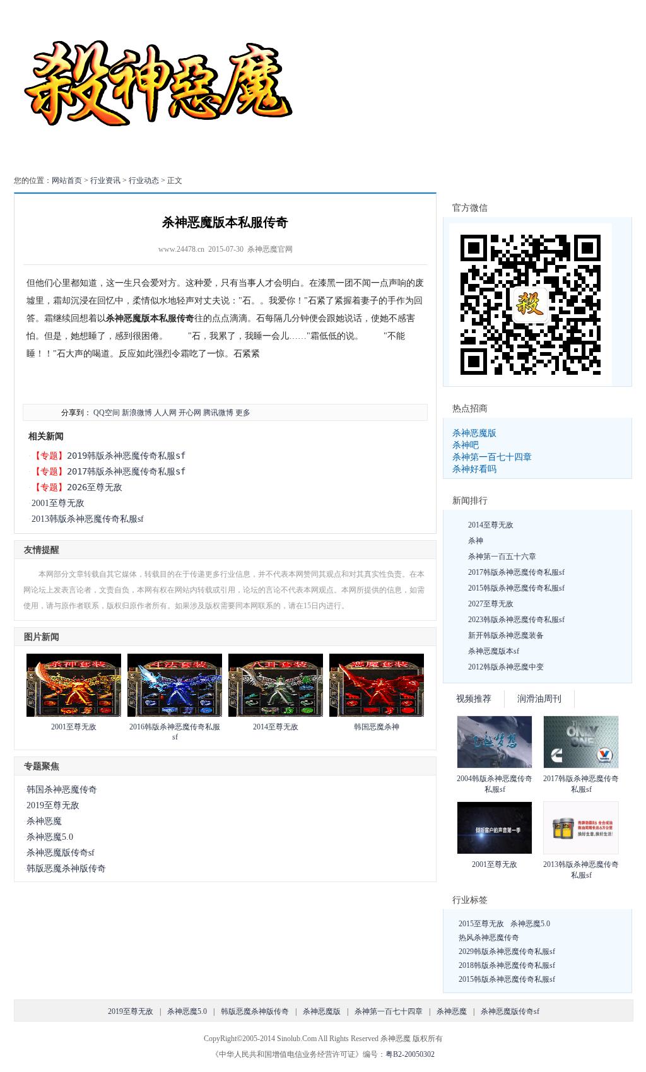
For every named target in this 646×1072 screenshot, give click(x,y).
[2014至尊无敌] (275, 714)
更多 (242, 412)
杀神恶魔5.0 (49, 837)
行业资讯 (105, 180)
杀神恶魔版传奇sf (60, 852)
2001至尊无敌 (58, 503)
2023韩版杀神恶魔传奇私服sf (516, 619)
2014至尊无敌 (275, 726)
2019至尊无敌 (52, 805)
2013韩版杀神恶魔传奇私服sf (88, 519)
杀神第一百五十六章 (502, 556)
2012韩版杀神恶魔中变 (506, 667)
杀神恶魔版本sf (493, 651)
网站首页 (67, 180)
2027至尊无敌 (491, 603)
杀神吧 (465, 445)
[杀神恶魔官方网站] (160, 160)
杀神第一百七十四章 (492, 457)
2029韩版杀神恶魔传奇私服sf (507, 951)
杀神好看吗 (474, 469)
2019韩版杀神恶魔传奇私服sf (126, 456)
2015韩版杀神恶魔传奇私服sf (516, 588)
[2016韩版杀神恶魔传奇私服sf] (174, 714)
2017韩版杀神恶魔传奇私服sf (126, 471)
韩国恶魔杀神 (376, 726)
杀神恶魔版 (474, 433)
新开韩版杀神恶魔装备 (506, 635)
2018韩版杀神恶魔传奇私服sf (507, 965)
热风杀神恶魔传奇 (489, 937)
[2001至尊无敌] (73, 714)
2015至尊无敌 (481, 923)
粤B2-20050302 (410, 1054)
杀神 (475, 540)
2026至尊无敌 (94, 487)
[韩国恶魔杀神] (376, 714)
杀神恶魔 (44, 821)
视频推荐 (473, 699)
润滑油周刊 (539, 699)
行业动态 (144, 180)
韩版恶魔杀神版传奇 (66, 868)
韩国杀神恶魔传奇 (61, 789)
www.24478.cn (181, 249)
